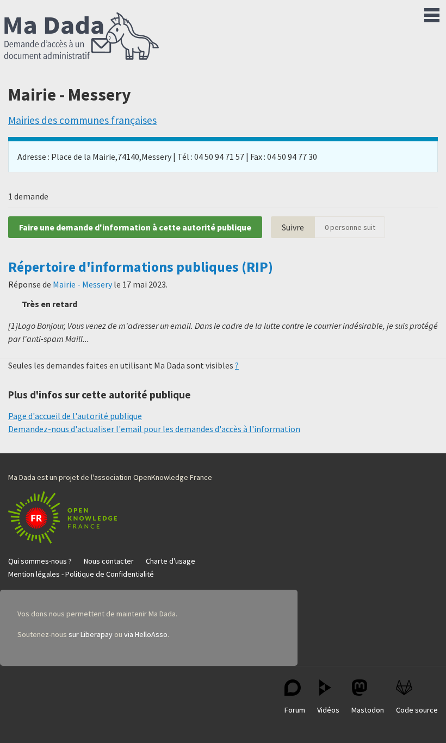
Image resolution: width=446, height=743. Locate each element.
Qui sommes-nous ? (40, 561)
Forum (294, 710)
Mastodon (367, 710)
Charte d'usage (170, 561)
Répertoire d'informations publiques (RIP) (140, 267)
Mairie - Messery (82, 284)
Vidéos (328, 710)
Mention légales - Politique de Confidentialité (81, 574)
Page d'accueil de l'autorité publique (75, 415)
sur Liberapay (91, 634)
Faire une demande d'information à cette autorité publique (135, 227)
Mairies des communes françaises (82, 120)
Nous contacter (109, 561)
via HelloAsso (146, 634)
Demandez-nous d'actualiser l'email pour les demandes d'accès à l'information (154, 428)
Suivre (293, 227)
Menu (432, 13)
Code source (417, 710)
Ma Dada (81, 37)
